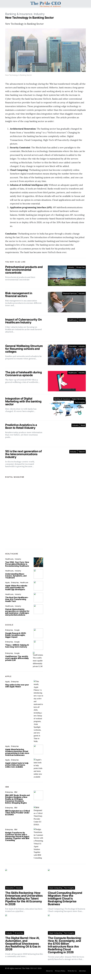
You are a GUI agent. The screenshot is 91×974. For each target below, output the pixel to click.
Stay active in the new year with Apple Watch (17, 686)
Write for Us (72, 971)
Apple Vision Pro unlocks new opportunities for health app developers (16, 587)
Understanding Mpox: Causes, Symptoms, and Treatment (16, 576)
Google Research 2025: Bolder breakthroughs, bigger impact (15, 635)
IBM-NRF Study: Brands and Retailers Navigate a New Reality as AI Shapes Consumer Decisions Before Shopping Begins (17, 799)
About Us (49, 971)
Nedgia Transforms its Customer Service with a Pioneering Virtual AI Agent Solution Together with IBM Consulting (17, 836)
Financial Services (70, 294)
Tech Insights (80, 402)
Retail (83, 425)
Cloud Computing (55, 888)
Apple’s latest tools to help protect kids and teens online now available (16, 765)
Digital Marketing (78, 399)
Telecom (81, 452)
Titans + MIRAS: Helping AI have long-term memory (17, 646)
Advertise (82, 971)
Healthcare (72, 320)
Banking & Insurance (18, 14)
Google (17, 630)
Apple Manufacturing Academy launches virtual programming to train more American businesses (17, 752)
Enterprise (15, 582)
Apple (7, 582)
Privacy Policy (60, 971)
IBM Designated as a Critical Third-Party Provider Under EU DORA (17, 813)
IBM (15, 792)
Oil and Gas (80, 267)
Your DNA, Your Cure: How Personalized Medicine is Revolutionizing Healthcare (17, 564)
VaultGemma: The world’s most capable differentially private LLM (17, 658)
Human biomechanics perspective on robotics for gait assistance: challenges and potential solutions (17, 612)
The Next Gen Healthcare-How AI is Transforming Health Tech (16, 599)
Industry (39, 14)
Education (73, 346)
